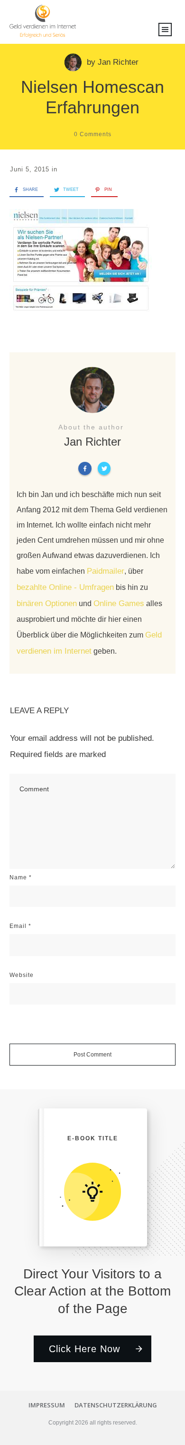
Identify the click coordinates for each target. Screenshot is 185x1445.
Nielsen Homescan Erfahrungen (92, 97)
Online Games (118, 603)
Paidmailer (105, 571)
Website (21, 975)
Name (20, 877)
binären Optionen (47, 603)
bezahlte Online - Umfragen (65, 587)
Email (20, 926)
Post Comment (92, 1054)
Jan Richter (118, 62)
